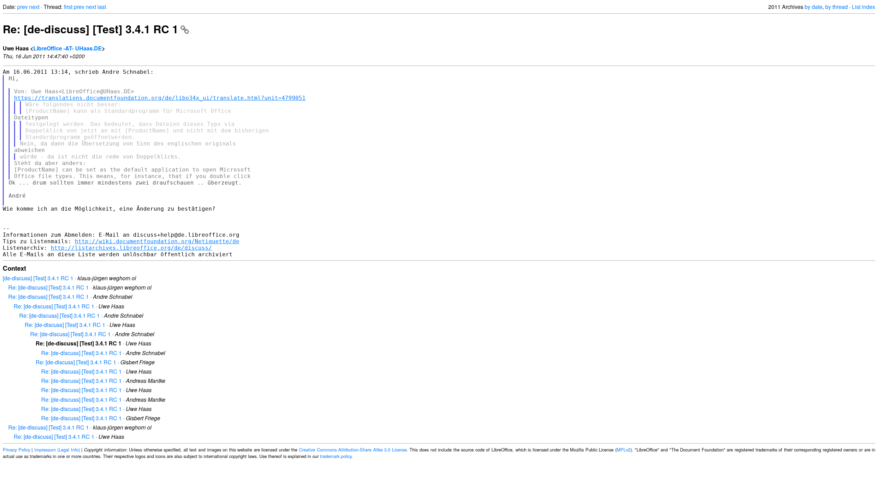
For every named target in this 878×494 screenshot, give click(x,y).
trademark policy (336, 456)
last (101, 7)
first (68, 7)
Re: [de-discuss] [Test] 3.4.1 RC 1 (90, 29)
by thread (836, 7)
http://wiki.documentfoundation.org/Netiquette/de (157, 241)
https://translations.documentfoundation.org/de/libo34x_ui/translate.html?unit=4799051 (160, 98)
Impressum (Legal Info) (57, 449)
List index (863, 7)
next (34, 7)
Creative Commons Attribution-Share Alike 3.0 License (353, 449)
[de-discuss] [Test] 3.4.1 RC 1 (38, 278)
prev (22, 7)
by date (813, 7)
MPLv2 (623, 449)
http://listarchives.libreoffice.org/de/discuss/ (131, 248)
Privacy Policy (16, 449)
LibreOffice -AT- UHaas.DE (67, 48)
